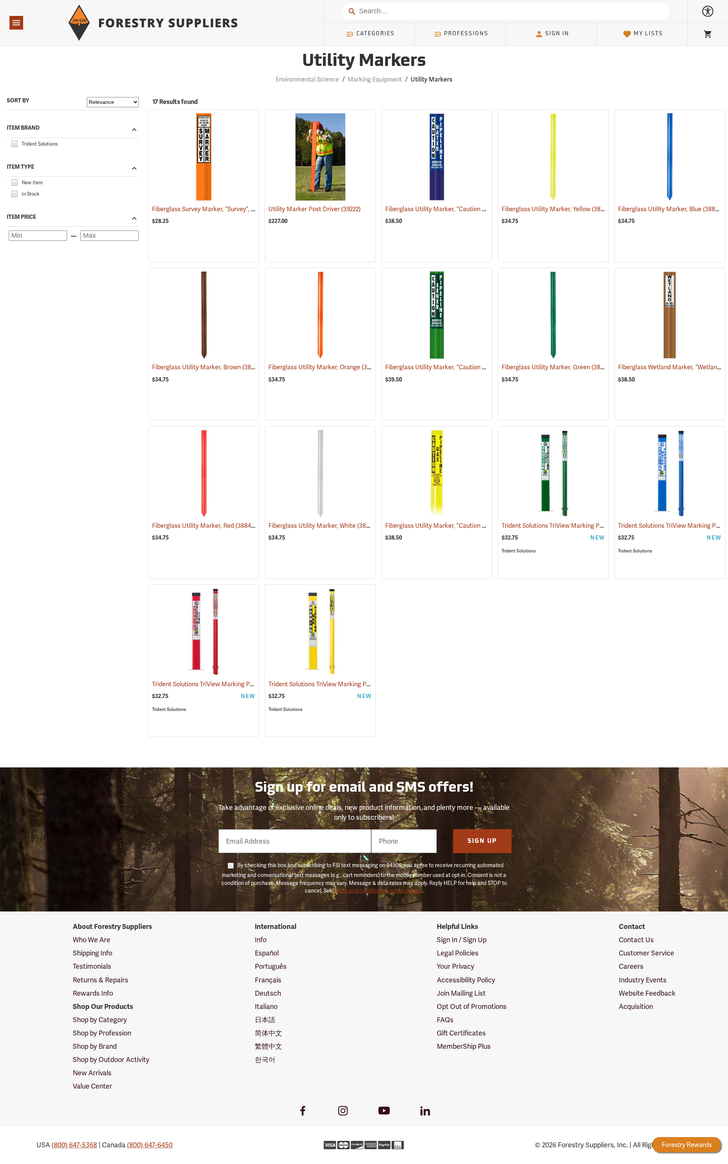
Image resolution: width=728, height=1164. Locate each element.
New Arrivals (92, 1072)
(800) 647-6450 (150, 1144)
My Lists (648, 34)
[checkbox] (14, 142)
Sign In (557, 34)
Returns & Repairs (100, 980)
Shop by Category (100, 1019)
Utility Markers (364, 61)
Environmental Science (307, 79)
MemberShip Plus (464, 1046)
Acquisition (636, 1006)
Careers (631, 966)
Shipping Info (92, 953)
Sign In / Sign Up (461, 939)
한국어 (265, 1059)
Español (267, 953)
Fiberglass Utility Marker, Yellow (557, 209)
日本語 (265, 1019)
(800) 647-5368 (74, 1144)
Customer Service (646, 953)
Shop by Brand (95, 1046)
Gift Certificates (461, 1033)
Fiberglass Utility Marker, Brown (207, 367)
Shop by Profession (102, 1033)
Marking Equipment (375, 79)
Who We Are (91, 939)
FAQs (445, 1019)
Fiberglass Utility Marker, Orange (324, 367)
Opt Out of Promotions (472, 1006)
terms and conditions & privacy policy (378, 890)
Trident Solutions (519, 551)
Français (268, 980)
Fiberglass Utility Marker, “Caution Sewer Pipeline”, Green (475, 367)
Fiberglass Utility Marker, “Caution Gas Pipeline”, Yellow (473, 526)
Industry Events (643, 980)
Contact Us (636, 939)
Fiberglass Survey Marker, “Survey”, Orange (222, 209)
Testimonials (92, 966)
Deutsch (268, 993)
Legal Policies (458, 953)
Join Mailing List (461, 993)
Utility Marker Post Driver (314, 209)
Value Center (92, 1086)
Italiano (266, 1006)
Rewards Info (93, 993)
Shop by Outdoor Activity (111, 1059)
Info (261, 939)
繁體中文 (268, 1046)
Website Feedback (647, 993)
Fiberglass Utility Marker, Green (557, 367)
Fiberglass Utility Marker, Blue (671, 209)
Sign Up (482, 841)
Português (271, 966)
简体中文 (268, 1033)
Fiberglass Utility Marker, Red (204, 526)
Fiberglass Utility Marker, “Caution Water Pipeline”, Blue (473, 209)
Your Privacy (455, 966)
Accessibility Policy (466, 980)
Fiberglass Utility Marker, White (323, 526)
